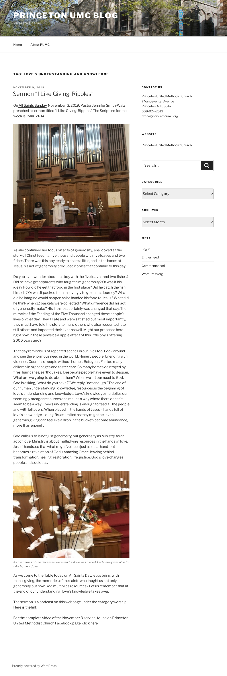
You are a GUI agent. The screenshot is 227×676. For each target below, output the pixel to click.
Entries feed (150, 257)
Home (17, 44)
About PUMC (40, 44)
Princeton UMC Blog (65, 15)
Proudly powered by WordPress (34, 666)
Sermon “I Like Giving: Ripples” (53, 93)
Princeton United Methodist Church (167, 145)
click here (90, 623)
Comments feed (153, 266)
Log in (146, 249)
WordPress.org (152, 274)
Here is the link (25, 607)
